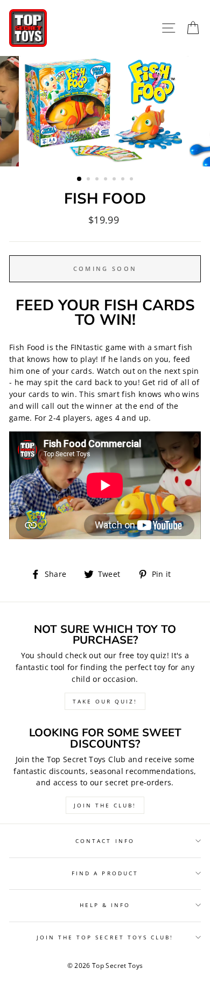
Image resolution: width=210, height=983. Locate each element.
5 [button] (115, 180)
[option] (105, 111)
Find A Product (105, 873)
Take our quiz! (105, 701)
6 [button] (124, 180)
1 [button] (79, 179)
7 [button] (132, 180)
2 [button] (89, 180)
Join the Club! (105, 805)
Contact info (105, 841)
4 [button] (106, 180)
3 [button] (98, 180)
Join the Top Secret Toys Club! (105, 937)
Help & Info (105, 905)
